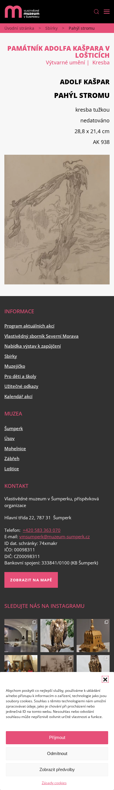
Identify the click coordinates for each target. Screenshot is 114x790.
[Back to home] (21, 11)
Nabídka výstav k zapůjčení (32, 346)
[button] (105, 679)
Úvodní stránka (19, 28)
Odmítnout (57, 753)
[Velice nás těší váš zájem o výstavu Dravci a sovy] (56, 635)
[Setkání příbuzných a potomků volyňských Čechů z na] (20, 671)
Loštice (11, 468)
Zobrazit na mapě (31, 580)
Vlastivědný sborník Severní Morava (41, 336)
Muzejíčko (14, 366)
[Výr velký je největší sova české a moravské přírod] (93, 671)
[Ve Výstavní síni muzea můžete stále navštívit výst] (93, 635)
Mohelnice (15, 448)
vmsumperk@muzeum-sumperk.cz (54, 536)
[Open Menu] (107, 11)
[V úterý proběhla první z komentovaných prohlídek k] (56, 671)
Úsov (9, 438)
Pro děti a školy (20, 376)
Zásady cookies (54, 782)
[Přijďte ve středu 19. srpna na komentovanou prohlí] (20, 635)
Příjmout (57, 737)
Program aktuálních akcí (29, 326)
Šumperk (13, 428)
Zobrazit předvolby (57, 769)
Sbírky (51, 28)
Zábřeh (11, 458)
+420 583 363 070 (42, 530)
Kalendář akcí (18, 396)
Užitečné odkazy (21, 386)
